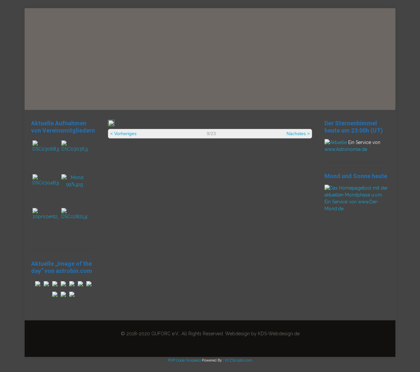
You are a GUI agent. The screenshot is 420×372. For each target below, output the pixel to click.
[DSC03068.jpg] (45, 149)
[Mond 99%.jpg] (74, 184)
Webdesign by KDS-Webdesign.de (262, 333)
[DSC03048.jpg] (45, 182)
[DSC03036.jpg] (74, 149)
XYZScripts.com (238, 360)
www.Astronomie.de (346, 149)
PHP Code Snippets (184, 360)
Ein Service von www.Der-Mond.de (352, 205)
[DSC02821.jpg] (74, 216)
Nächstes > (298, 133)
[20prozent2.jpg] (45, 216)
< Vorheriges (123, 133)
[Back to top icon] (388, 358)
